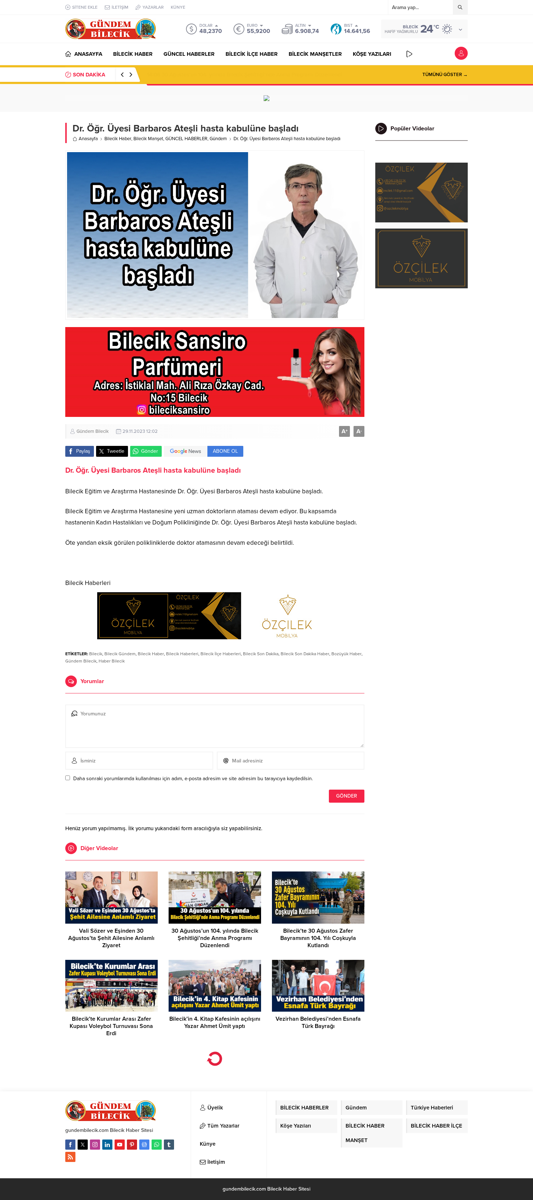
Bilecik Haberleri (182, 653)
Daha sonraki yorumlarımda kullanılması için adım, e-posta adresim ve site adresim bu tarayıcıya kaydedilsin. (193, 778)
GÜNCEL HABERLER (186, 139)
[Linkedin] (107, 1145)
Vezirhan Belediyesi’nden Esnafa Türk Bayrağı (318, 1022)
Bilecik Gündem (120, 653)
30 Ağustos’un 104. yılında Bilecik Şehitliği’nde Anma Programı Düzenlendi (215, 938)
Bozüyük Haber (346, 653)
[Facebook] (70, 1145)
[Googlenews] (144, 1145)
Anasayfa (88, 139)
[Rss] (70, 1157)
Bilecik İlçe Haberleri (221, 653)
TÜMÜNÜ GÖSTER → (445, 75)
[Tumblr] (169, 1145)
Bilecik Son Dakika (260, 653)
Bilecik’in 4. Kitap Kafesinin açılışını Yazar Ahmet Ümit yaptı (214, 1022)
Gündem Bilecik (93, 431)
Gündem (218, 139)
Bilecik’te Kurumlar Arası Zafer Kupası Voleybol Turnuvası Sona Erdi (111, 1026)
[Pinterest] (132, 1145)
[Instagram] (95, 1145)
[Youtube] (120, 1145)
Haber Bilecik (112, 661)
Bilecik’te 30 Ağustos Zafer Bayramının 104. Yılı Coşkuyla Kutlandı (233, 74)
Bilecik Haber (117, 139)
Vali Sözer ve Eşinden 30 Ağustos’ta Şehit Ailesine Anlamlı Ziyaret (111, 938)
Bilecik (95, 653)
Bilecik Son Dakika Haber (305, 653)
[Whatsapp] (157, 1145)
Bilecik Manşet (148, 139)
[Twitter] (83, 1145)
